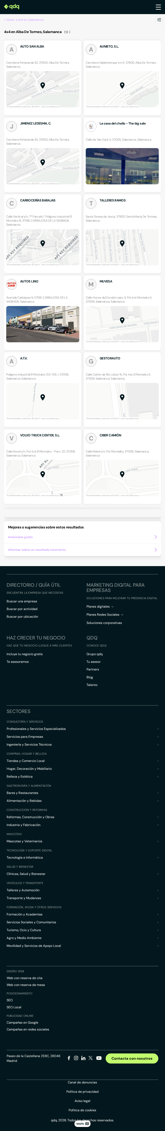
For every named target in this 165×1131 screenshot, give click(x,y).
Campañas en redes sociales (28, 1029)
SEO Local (14, 1007)
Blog (90, 677)
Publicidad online (20, 1016)
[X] (91, 1059)
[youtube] (99, 1059)
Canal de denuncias (82, 1082)
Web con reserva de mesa (26, 985)
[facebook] (69, 1059)
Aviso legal (82, 1101)
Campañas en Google (22, 1022)
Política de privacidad (82, 1091)
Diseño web (15, 971)
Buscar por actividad (22, 609)
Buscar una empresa (22, 601)
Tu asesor (94, 662)
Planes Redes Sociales (103, 614)
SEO (10, 1000)
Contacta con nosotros (132, 1058)
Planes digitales (98, 606)
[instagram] (76, 1059)
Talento (92, 685)
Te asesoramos (18, 662)
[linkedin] (83, 1059)
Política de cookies (82, 1110)
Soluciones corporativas (104, 623)
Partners (93, 669)
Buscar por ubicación (22, 616)
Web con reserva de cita (24, 978)
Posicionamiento (19, 993)
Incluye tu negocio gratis (25, 654)
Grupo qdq (95, 654)
